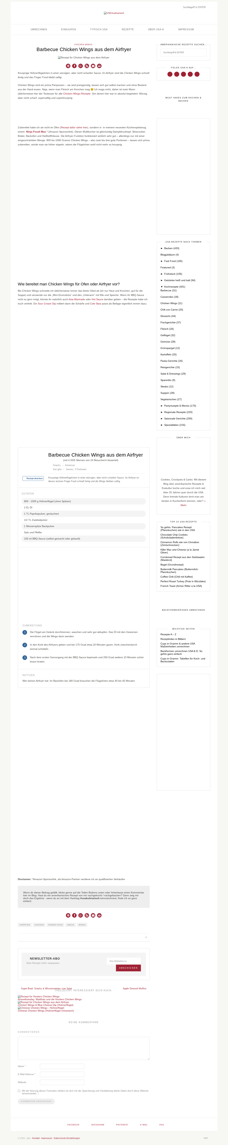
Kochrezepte (174, 286)
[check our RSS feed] (197, 74)
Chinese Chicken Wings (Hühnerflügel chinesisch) (46, 1010)
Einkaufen (68, 29)
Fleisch (167, 328)
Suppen (167, 392)
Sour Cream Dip (47, 303)
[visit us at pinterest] (183, 74)
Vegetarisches (171, 399)
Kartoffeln (168, 354)
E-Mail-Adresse (26, 1074)
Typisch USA (99, 29)
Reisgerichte (170, 367)
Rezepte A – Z (168, 634)
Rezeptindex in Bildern (173, 639)
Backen (171, 248)
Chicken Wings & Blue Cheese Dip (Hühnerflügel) (45, 1005)
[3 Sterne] (55, 459)
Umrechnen (39, 29)
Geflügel (167, 335)
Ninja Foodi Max (36, 131)
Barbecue (168, 290)
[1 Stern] (49, 459)
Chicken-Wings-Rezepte (76, 93)
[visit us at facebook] (169, 74)
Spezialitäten (174, 424)
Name (21, 1066)
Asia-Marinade (77, 299)
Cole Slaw (95, 303)
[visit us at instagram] (176, 74)
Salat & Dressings (173, 373)
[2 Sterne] (52, 459)
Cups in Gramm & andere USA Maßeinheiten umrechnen (177, 645)
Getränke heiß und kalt (179, 280)
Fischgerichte (170, 322)
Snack (70, 925)
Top (206, 1138)
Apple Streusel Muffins (135, 988)
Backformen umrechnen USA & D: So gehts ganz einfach (181, 652)
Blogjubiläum (169, 254)
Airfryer (25, 925)
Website (22, 1082)
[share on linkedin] (141, 937)
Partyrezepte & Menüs (180, 405)
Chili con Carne (171, 309)
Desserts (168, 316)
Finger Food (55, 925)
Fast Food (173, 261)
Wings (82, 925)
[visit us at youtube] (190, 74)
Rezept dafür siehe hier (74, 127)
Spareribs (167, 380)
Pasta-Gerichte (171, 360)
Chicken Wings (83, 44)
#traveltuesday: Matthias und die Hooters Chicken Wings (50, 999)
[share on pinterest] (137, 937)
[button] (68, 66)
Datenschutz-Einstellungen (67, 1138)
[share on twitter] (133, 937)
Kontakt (36, 1138)
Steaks (166, 386)
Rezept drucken (34, 478)
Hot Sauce (97, 299)
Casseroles (169, 296)
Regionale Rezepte (178, 412)
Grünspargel (170, 348)
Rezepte (128, 29)
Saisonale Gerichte (178, 418)
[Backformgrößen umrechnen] (183, 610)
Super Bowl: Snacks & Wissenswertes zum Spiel (46, 988)
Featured (167, 267)
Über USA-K (156, 29)
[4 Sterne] (58, 459)
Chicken (39, 925)
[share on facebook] (129, 937)
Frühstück (173, 273)
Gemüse (167, 341)
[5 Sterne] (61, 459)
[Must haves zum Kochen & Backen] (183, 99)
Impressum (186, 29)
